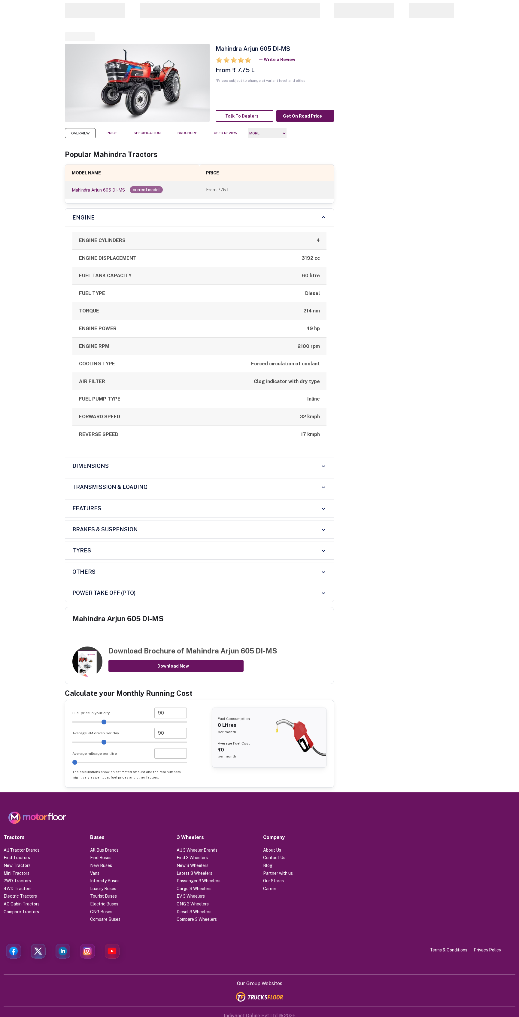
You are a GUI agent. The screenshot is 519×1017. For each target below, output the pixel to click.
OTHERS (84, 572)
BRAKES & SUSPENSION (105, 529)
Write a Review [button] (279, 59)
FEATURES (86, 508)
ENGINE (83, 217)
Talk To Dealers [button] (242, 116)
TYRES (81, 550)
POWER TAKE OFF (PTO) (104, 593)
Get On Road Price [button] (302, 116)
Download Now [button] (173, 666)
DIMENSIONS (90, 466)
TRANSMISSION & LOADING (110, 487)
